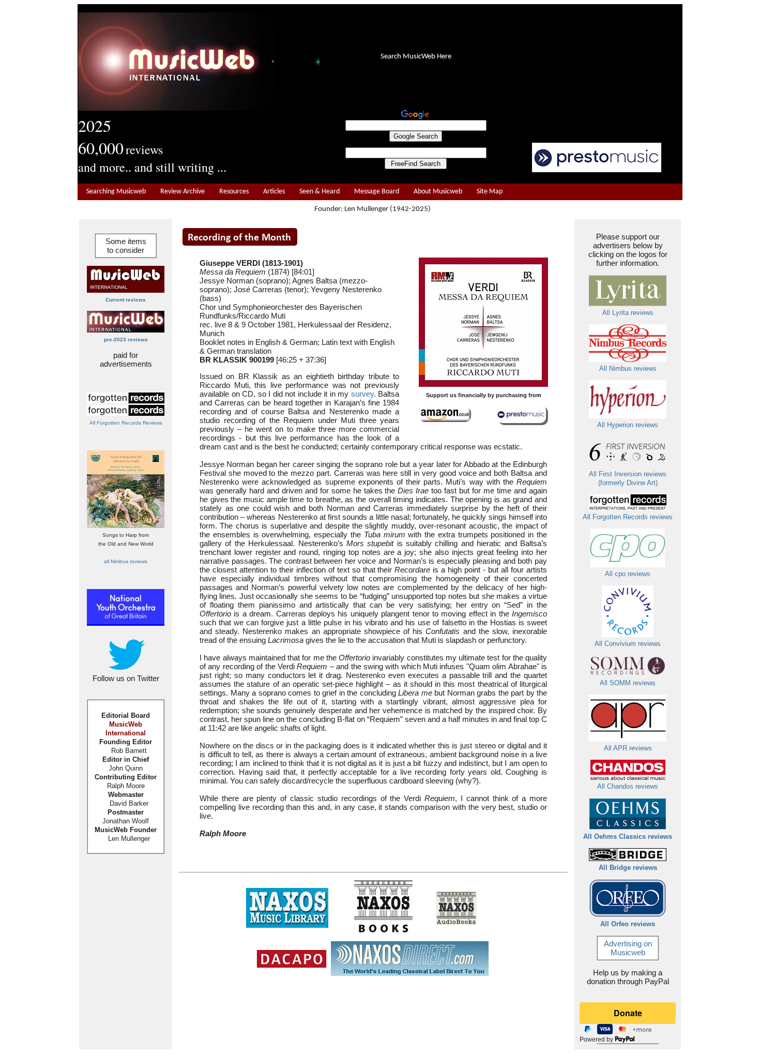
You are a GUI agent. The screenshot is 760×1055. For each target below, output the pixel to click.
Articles (274, 191)
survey (362, 393)
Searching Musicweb (116, 191)
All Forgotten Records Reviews (125, 423)
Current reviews (125, 300)
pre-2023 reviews (126, 339)
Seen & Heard (319, 191)
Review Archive (182, 191)
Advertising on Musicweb (628, 948)
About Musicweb (438, 191)
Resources (234, 191)
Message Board (376, 191)
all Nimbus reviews (125, 561)
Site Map (490, 191)
